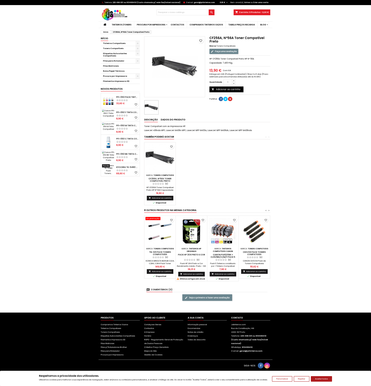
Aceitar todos (321, 378)
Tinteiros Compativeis (114, 43)
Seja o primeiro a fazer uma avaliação (209, 297)
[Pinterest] (230, 99)
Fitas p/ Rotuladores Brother (114, 347)
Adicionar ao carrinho (226, 89)
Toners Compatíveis (113, 48)
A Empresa (149, 332)
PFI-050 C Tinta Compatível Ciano (127, 139)
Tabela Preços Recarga (241, 24)
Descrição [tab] (151, 119)
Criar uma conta (260, 2)
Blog (263, 24)
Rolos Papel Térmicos (113, 71)
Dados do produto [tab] (173, 119)
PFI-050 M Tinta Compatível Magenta (127, 125)
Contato (237, 317)
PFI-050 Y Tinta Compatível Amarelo (127, 112)
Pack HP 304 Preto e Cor (191, 254)
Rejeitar (301, 378)
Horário (147, 335)
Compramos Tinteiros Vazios (206, 24)
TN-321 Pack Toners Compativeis (160, 253)
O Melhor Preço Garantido (156, 347)
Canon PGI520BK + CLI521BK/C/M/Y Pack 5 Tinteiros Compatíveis (222, 257)
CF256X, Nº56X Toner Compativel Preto (160, 179)
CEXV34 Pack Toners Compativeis (254, 253)
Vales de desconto (197, 339)
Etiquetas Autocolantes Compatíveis (115, 54)
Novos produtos (112, 89)
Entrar (247, 2)
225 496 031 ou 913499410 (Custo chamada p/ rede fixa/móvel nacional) (146, 2)
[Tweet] (225, 99)
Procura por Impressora (151, 24)
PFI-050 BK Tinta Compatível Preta (127, 154)
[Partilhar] (221, 99)
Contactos (177, 24)
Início (104, 38)
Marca (212, 46)
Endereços (193, 335)
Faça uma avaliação (226, 51)
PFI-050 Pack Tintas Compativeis (127, 97)
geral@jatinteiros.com (204, 2)
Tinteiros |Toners (121, 24)
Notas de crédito (195, 332)
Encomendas (194, 328)
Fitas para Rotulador (113, 60)
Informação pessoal (197, 324)
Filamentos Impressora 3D (116, 81)
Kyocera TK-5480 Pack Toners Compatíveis (127, 167)
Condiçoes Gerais (152, 324)
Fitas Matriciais (111, 66)
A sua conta (195, 317)
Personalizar (282, 378)
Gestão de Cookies (153, 354)
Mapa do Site (150, 351)
